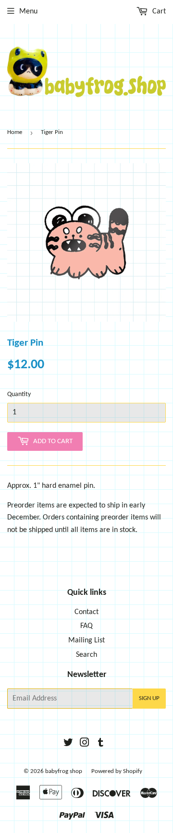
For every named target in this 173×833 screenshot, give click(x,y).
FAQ (86, 626)
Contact (86, 612)
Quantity (19, 394)
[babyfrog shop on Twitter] (68, 744)
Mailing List (86, 640)
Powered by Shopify (116, 771)
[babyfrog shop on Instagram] (84, 744)
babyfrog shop (63, 771)
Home (14, 132)
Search (86, 655)
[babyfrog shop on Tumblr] (100, 744)
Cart (158, 11)
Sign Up (149, 698)
